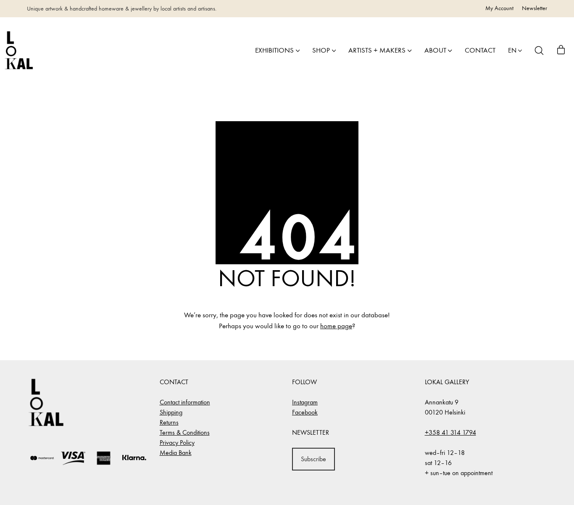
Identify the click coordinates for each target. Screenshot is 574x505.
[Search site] (539, 50)
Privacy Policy (177, 443)
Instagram (305, 402)
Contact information (185, 402)
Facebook (305, 412)
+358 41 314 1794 (450, 432)
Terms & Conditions (185, 432)
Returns (169, 422)
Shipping (171, 412)
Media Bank (176, 453)
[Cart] (561, 50)
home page (336, 326)
